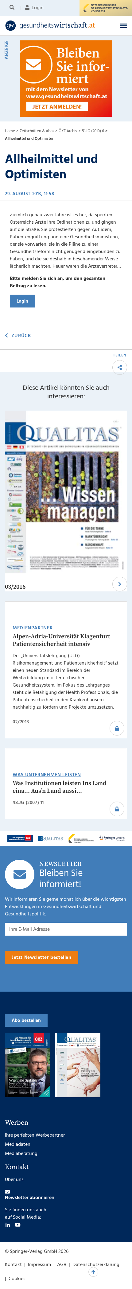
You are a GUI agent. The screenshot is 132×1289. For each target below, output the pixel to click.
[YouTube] (17, 1224)
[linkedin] (7, 1224)
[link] (54, 26)
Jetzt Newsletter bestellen (42, 957)
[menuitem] (13, 8)
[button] (123, 25)
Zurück (21, 336)
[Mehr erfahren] (20, 838)
